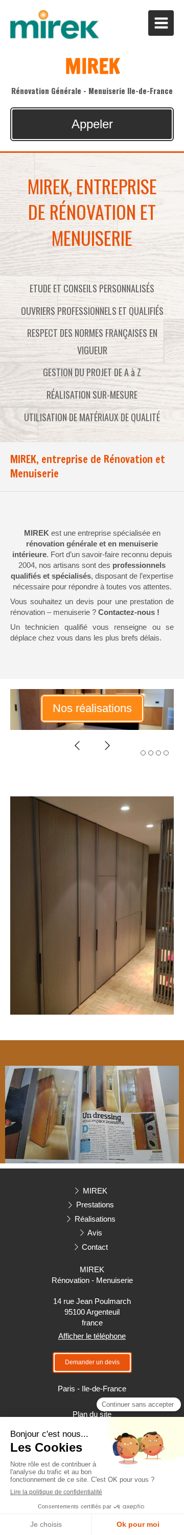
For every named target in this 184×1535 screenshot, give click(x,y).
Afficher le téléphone (92, 1336)
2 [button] (150, 752)
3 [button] (158, 752)
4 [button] (166, 752)
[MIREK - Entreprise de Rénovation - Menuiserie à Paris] (55, 25)
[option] (92, 709)
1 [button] (143, 752)
